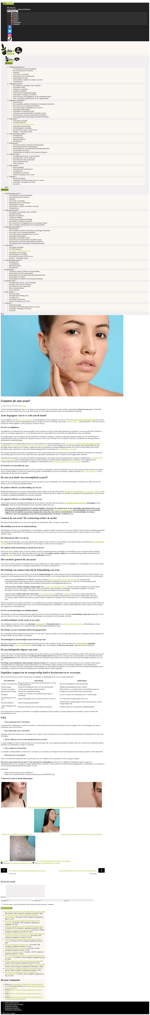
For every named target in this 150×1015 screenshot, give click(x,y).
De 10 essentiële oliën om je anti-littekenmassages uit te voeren (25, 911)
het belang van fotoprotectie (63, 510)
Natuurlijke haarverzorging (21, 126)
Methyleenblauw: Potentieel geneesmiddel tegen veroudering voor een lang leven (24, 998)
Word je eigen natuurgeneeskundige (24, 93)
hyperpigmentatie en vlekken (51, 863)
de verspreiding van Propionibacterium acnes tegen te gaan (29, 445)
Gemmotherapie (18, 137)
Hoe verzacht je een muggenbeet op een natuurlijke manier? (32, 96)
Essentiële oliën (14, 154)
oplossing (67, 594)
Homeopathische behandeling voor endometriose (27, 984)
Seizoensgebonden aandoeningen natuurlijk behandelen (31, 117)
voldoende (21, 645)
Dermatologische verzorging (22, 128)
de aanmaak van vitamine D (74, 491)
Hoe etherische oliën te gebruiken (24, 160)
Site (65, 900)
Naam (3, 900)
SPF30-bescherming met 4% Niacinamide (62, 579)
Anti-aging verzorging (20, 121)
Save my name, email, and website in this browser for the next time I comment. (28, 904)
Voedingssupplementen (16, 67)
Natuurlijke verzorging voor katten (24, 182)
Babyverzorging (18, 167)
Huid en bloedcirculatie (20, 161)
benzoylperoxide (70, 444)
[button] (6, 187)
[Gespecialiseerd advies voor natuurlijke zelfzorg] (12, 61)
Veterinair (12, 176)
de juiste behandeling (90, 471)
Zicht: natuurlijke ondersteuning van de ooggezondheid (31, 98)
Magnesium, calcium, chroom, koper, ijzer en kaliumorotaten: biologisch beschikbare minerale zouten (24, 934)
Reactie (3, 897)
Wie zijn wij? (11, 7)
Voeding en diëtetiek (19, 91)
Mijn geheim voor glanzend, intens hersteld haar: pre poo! (27, 870)
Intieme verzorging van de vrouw (23, 174)
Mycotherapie (17, 141)
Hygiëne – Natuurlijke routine (22, 132)
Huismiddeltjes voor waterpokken (16, 948)
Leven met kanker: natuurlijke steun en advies (28, 108)
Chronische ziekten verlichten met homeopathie (28, 145)
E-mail (34, 900)
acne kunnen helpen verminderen (72, 624)
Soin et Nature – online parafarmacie (19, 9)
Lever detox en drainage (21, 74)
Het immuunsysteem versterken (23, 70)
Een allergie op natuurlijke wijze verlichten (27, 85)
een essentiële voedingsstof (93, 491)
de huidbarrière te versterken (67, 449)
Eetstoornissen (17, 102)
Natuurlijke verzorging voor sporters (24, 94)
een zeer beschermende (46, 594)
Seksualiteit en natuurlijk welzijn (23, 111)
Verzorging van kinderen (21, 173)
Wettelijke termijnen (11, 1006)
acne (39, 863)
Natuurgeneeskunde (15, 84)
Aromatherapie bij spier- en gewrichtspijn (26, 156)
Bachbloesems (17, 135)
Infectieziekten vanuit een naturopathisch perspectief (30, 115)
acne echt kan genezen (25, 420)
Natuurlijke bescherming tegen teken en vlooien (28, 180)
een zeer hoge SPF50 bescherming (55, 587)
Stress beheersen (18, 163)
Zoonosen (16, 184)
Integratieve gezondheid (16, 100)
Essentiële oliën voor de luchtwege (24, 158)
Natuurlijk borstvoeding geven (23, 169)
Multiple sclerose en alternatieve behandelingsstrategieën (23, 961)
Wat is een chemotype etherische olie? (17, 944)
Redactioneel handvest (12, 1008)
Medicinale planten (19, 139)
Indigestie (16, 72)
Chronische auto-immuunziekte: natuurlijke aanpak (29, 113)
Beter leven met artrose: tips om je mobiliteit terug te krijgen (24, 965)
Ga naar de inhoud (7, 2)
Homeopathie (13, 143)
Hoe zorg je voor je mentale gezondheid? (26, 106)
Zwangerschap (18, 171)
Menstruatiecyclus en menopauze (23, 76)
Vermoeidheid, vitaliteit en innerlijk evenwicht (28, 80)
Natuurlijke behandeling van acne (24, 124)
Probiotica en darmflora (20, 89)
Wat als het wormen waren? (14, 952)
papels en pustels (71, 421)
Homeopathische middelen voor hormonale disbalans (30, 152)
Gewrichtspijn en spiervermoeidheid (24, 69)
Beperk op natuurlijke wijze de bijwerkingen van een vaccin (24, 926)
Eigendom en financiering (13, 1010)
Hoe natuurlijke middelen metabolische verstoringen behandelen (33, 104)
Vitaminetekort (18, 81)
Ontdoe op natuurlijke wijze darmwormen (18, 930)
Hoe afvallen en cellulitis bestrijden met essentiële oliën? (23, 968)
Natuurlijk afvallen (19, 87)
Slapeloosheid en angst (20, 78)
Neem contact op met (12, 1002)
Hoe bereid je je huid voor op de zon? (25, 130)
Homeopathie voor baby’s (21, 150)
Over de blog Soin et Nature (14, 1004)
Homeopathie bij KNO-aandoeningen (25, 147)
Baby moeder (13, 165)
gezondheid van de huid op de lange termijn (66, 461)
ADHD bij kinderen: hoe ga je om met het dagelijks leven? (78, 870)
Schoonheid (13, 119)
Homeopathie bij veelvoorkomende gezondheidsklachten (31, 148)
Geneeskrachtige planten (17, 134)
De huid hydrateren (19, 122)
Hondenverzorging (19, 178)
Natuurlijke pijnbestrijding (21, 109)
